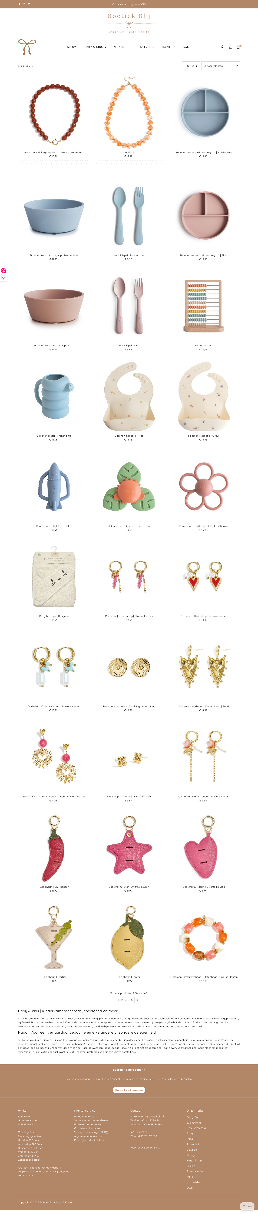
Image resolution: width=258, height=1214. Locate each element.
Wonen (119, 47)
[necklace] (129, 113)
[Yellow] (36, 162)
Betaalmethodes (84, 1116)
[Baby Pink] (151, 162)
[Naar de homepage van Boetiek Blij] (129, 32)
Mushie (191, 1165)
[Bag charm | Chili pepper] (54, 847)
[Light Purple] (26, 162)
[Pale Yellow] (76, 162)
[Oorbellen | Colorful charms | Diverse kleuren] (54, 667)
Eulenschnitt (194, 1122)
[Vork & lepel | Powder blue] (129, 216)
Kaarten (169, 47)
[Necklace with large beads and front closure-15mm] (54, 113)
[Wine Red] (22, 162)
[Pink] (146, 162)
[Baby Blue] (41, 162)
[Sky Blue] (54, 166)
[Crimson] (106, 162)
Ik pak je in (193, 1144)
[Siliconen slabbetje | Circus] (204, 396)
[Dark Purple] (71, 162)
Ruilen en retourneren (87, 1124)
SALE (187, 47)
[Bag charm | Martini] (54, 938)
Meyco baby (194, 1160)
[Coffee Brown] (96, 162)
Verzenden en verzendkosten (92, 1120)
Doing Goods (195, 1117)
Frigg (190, 1138)
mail (199, 1026)
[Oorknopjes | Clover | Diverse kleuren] (129, 757)
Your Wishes (194, 1182)
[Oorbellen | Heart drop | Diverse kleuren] (204, 577)
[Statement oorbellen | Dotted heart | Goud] (204, 667)
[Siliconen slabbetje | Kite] (129, 396)
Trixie (190, 1176)
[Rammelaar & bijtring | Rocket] (54, 487)
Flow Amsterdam (197, 1128)
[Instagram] (24, 4)
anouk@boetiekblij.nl (151, 1116)
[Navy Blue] (111, 162)
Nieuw (72, 47)
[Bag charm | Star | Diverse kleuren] (129, 847)
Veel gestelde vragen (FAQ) (91, 1132)
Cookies (99, 1140)
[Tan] (136, 162)
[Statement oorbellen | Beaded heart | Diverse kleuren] (54, 757)
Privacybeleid (82, 1140)
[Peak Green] (32, 162)
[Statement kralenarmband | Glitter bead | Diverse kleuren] (204, 938)
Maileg (191, 1155)
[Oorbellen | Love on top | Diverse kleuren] (129, 577)
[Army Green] (131, 166)
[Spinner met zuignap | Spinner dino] (129, 487)
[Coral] (86, 162)
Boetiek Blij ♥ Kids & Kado (56, 1202)
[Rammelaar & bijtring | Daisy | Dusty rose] (204, 487)
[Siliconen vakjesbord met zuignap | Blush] (204, 216)
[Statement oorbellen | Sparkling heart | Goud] (129, 667)
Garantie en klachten (87, 1128)
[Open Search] (222, 47)
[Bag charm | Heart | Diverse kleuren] (204, 847)
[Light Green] (161, 162)
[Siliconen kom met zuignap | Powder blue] (54, 216)
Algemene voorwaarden (89, 1136)
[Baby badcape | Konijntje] (54, 577)
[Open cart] (238, 47)
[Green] (66, 162)
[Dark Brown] (56, 162)
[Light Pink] (101, 162)
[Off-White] (51, 162)
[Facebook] (19, 4)
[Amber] (121, 162)
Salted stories (195, 1171)
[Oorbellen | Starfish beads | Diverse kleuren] (204, 757)
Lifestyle (144, 47)
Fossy (190, 1133)
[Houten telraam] (204, 306)
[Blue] (61, 162)
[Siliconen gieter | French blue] (54, 396)
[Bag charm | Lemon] (129, 938)
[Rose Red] (81, 162)
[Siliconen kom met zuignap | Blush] (54, 306)
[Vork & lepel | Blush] (129, 306)
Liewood (192, 1149)
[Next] (180, 4)
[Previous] (78, 4)
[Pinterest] (29, 4)
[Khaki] (46, 162)
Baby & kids (94, 47)
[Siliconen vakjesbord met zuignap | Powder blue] (204, 113)
